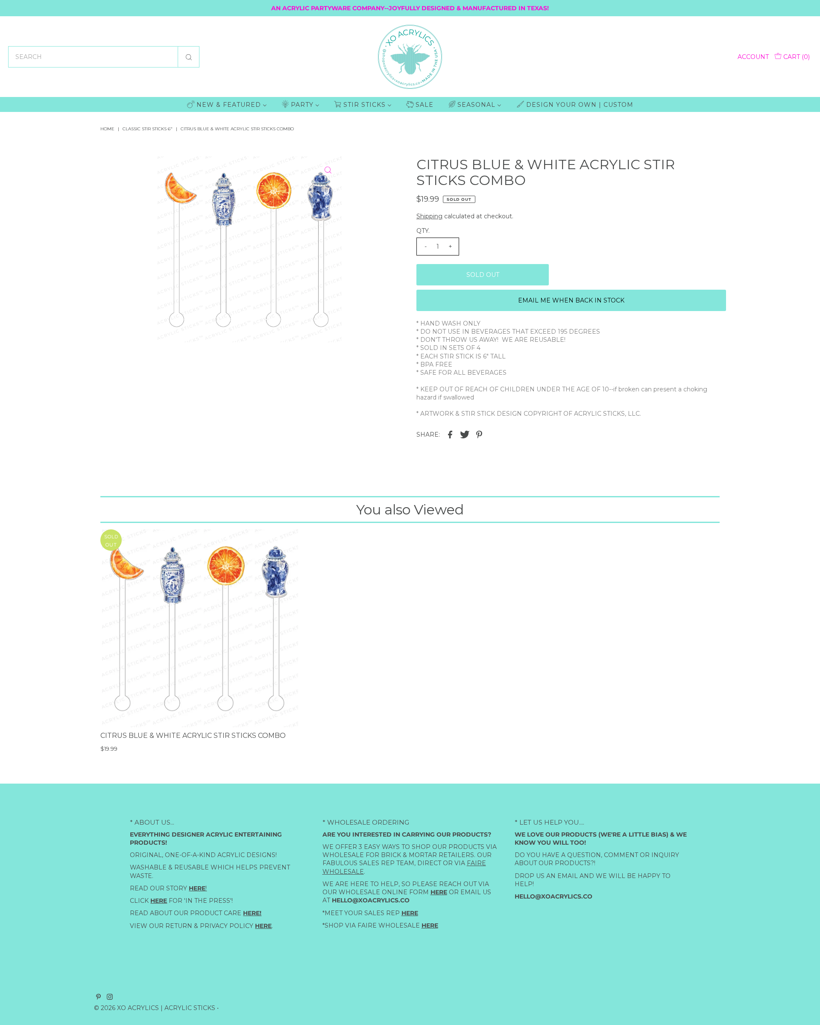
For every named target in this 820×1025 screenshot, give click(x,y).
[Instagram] (110, 997)
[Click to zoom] (328, 170)
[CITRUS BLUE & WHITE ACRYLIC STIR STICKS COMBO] (199, 628)
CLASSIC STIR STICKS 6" (148, 129)
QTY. (423, 231)
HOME (107, 129)
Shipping (429, 216)
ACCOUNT (753, 57)
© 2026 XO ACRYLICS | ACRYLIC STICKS (154, 1008)
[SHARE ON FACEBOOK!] (450, 434)
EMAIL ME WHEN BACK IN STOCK (571, 300)
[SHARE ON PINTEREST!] (479, 434)
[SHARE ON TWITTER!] (464, 434)
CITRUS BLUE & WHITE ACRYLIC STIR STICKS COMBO (193, 735)
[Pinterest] (98, 997)
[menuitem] (227, 104)
